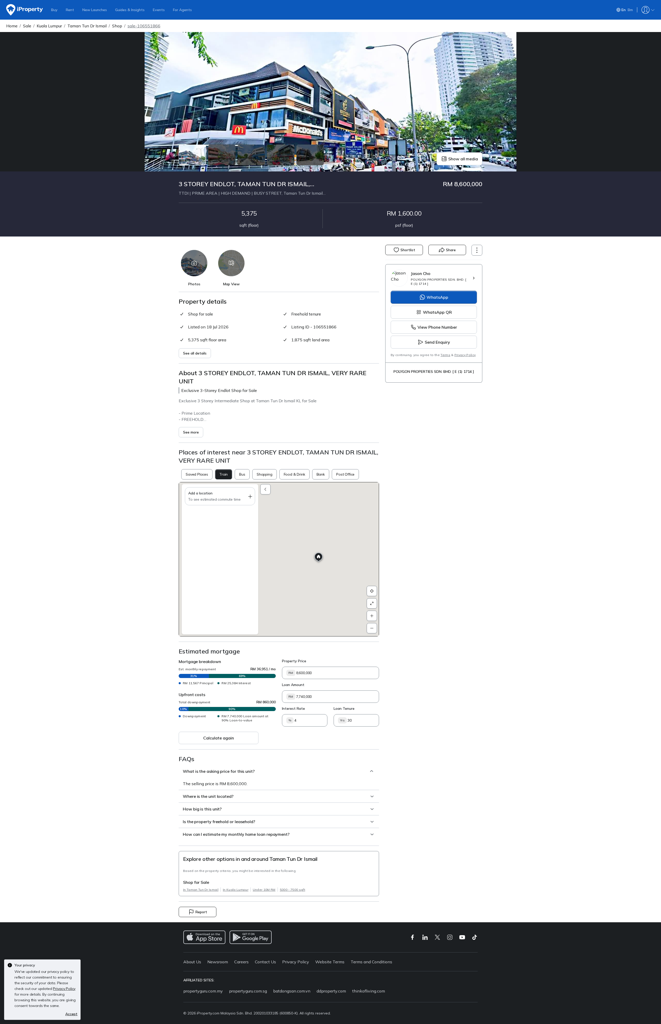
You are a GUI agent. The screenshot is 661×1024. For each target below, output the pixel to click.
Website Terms (329, 961)
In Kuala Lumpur (235, 890)
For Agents (182, 9)
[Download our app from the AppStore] (204, 937)
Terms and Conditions (371, 961)
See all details (195, 353)
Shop (117, 25)
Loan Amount (293, 684)
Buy (54, 9)
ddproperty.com (331, 991)
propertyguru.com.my (203, 991)
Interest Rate (293, 708)
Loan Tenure (344, 708)
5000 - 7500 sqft (292, 890)
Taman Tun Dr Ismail (87, 25)
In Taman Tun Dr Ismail (200, 890)
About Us (192, 961)
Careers (241, 961)
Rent (70, 9)
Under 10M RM (264, 890)
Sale (27, 25)
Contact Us (265, 961)
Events (159, 9)
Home (12, 25)
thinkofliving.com (368, 991)
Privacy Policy (465, 355)
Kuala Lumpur (49, 25)
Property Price (294, 661)
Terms (445, 355)
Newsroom (217, 961)
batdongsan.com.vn (291, 991)
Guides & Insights (130, 9)
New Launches (94, 9)
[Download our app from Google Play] (251, 937)
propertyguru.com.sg (248, 991)
